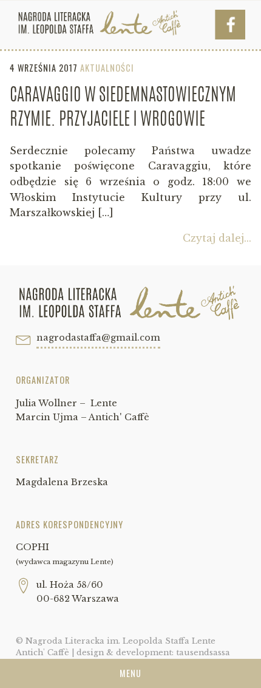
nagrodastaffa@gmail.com (98, 337)
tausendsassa (203, 652)
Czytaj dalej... (217, 238)
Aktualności (107, 67)
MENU (130, 673)
